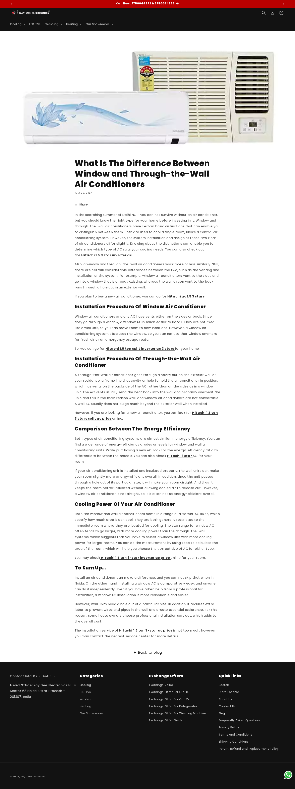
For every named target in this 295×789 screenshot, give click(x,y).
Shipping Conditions (234, 742)
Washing (86, 699)
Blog (222, 713)
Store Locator (229, 692)
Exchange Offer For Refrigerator (173, 706)
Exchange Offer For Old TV (169, 699)
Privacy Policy (229, 727)
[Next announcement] (283, 4)
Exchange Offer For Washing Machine (177, 713)
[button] (17, 24)
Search (224, 685)
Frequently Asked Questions (240, 720)
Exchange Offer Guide (166, 720)
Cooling (85, 685)
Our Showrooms (92, 713)
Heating (85, 706)
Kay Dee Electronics (33, 776)
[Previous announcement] (11, 4)
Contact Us (227, 706)
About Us (225, 699)
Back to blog (150, 652)
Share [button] (83, 204)
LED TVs (85, 692)
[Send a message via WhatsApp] (288, 775)
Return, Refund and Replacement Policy (249, 749)
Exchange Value (161, 685)
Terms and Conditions (235, 734)
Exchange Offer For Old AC (169, 692)
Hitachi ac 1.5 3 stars (185, 296)
